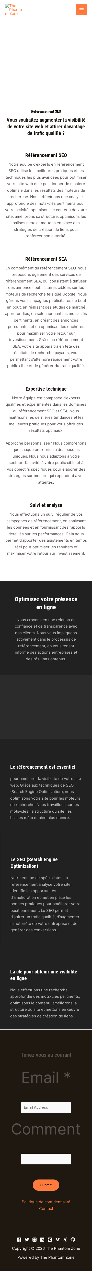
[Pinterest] (50, 1239)
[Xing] (65, 1239)
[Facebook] (19, 1239)
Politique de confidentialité (46, 1201)
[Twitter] (27, 1239)
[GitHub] (73, 1239)
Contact (46, 1208)
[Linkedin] (42, 1239)
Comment (46, 1129)
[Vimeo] (57, 1239)
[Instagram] (34, 1239)
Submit (46, 1185)
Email (46, 1077)
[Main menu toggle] (81, 9)
